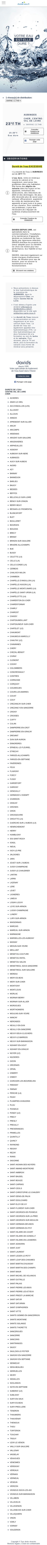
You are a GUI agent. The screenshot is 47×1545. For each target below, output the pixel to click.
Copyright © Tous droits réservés (23, 1542)
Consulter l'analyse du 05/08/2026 (34, 131)
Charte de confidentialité (31, 1544)
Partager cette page (34, 141)
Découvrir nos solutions (25, 270)
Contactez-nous (23, 376)
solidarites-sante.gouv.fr (25, 313)
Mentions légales (13, 1544)
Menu (3, 4)
